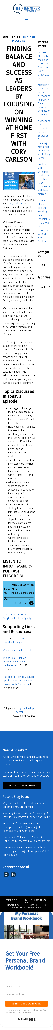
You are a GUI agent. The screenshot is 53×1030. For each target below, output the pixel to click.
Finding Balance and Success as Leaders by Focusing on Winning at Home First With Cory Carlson (19, 104)
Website (23, 638)
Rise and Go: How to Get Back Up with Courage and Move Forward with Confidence (18, 680)
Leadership (28, 708)
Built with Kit (27, 1019)
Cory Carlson (15, 203)
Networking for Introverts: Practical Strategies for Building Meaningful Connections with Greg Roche (21, 827)
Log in (38, 908)
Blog (18, 708)
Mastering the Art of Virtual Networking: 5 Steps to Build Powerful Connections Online (44, 99)
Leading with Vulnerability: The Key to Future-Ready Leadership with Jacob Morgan (44, 179)
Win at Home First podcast (17, 650)
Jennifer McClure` (26, 9)
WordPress (29, 908)
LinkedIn (7, 642)
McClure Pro (30, 905)
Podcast (19, 711)
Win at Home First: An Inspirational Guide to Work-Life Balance (18, 661)
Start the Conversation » (22, 785)
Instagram (18, 642)
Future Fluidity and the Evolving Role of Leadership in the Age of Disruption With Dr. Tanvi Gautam (26, 851)
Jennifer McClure (31, 900)
